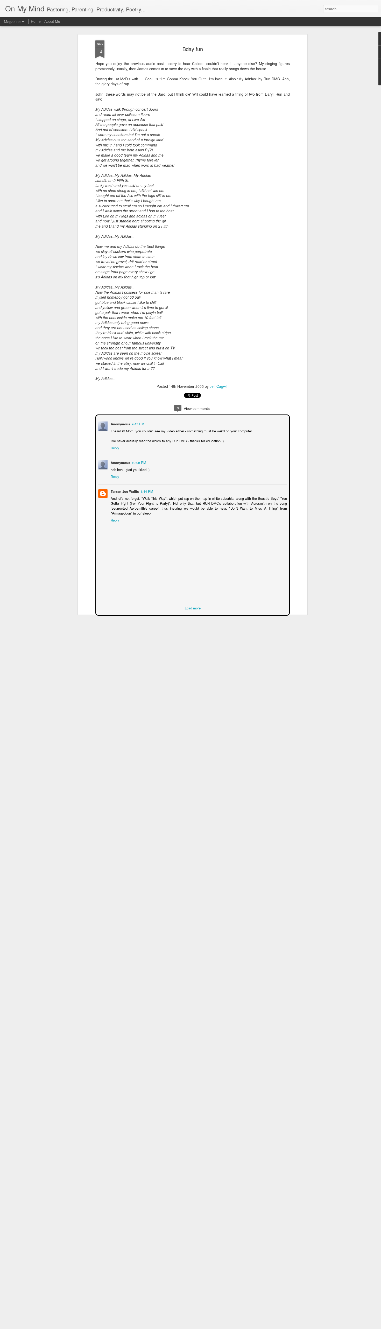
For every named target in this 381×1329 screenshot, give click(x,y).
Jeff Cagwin (219, 386)
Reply (114, 447)
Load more (193, 607)
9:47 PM (137, 423)
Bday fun (192, 49)
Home (36, 21)
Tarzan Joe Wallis (124, 490)
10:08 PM (138, 462)
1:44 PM (146, 490)
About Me (52, 21)
